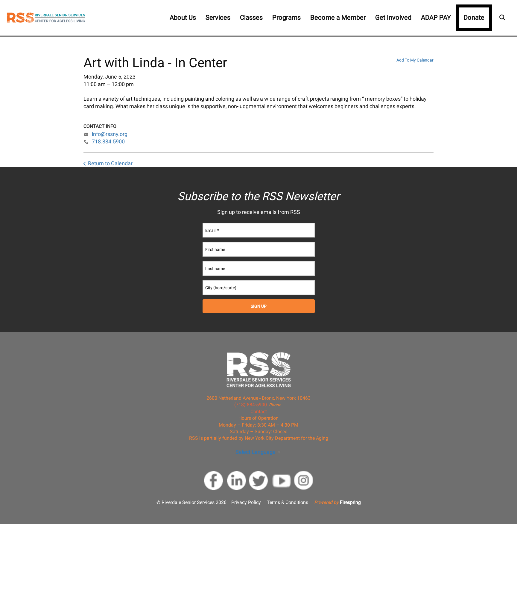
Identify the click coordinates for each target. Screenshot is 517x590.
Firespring (350, 502)
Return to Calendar (110, 163)
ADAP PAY (436, 17)
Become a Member (338, 17)
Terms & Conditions (287, 502)
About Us (183, 17)
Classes (251, 17)
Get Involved (393, 17)
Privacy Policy (246, 502)
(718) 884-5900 (250, 404)
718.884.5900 (108, 141)
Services (218, 17)
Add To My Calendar (415, 60)
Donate (473, 17)
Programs (286, 17)
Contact (258, 411)
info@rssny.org (109, 134)
